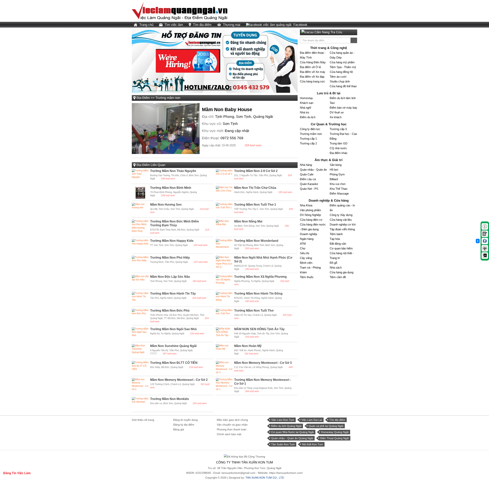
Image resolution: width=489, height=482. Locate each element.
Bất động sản (338, 243)
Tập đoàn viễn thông (342, 229)
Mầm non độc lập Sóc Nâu (170, 276)
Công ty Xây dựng (341, 215)
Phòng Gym (337, 174)
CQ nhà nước (338, 148)
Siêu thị (304, 253)
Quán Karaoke (309, 184)
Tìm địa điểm (202, 25)
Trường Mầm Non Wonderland (256, 240)
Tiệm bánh (336, 234)
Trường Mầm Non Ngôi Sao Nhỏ (173, 329)
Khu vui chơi (337, 184)
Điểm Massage (339, 193)
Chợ (302, 248)
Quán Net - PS (309, 188)
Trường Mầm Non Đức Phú (169, 310)
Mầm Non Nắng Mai (248, 221)
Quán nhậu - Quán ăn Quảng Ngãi (292, 438)
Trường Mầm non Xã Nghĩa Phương (260, 276)
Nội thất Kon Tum (312, 444)
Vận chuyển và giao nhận (232, 424)
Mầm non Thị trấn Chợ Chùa (255, 187)
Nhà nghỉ (305, 107)
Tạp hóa (335, 238)
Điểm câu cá (308, 179)
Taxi (332, 102)
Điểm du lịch (307, 117)
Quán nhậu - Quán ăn (313, 169)
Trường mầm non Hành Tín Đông (258, 293)
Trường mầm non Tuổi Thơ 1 (255, 204)
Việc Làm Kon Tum (282, 419)
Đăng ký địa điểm (183, 424)
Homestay (306, 98)
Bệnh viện (306, 262)
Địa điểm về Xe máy (312, 71)
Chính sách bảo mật (229, 434)
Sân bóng (336, 164)
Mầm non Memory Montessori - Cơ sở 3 (263, 362)
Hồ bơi (334, 169)
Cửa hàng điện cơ (311, 219)
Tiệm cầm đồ (338, 277)
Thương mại (231, 25)
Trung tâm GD (338, 143)
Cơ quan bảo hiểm (341, 248)
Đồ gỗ (333, 262)
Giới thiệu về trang (143, 419)
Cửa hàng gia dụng (341, 272)
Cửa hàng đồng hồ (341, 71)
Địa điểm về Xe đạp (312, 76)
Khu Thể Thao (338, 188)
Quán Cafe (306, 174)
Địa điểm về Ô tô (310, 67)
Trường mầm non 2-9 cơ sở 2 (256, 171)
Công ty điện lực (310, 129)
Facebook (300, 25)
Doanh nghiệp (308, 234)
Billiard (334, 179)
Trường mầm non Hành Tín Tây (173, 293)
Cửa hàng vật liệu (341, 219)
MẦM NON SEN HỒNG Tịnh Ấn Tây (259, 329)
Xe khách (336, 117)
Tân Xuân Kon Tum (283, 444)
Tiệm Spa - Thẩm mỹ (343, 67)
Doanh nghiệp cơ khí (343, 224)
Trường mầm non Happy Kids (171, 240)
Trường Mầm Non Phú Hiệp (170, 257)
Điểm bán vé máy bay (343, 107)
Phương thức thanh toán (231, 429)
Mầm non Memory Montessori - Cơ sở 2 (179, 379)
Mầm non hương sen (166, 204)
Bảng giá (178, 429)
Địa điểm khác (339, 153)
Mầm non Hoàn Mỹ (248, 346)
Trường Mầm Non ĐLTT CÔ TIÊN (174, 362)
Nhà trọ (304, 112)
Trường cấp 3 (338, 129)
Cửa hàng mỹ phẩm (342, 62)
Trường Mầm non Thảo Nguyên (173, 171)
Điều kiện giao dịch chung (232, 419)
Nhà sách (336, 267)
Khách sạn (306, 102)
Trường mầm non (167, 98)
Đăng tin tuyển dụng (185, 419)
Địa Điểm (143, 98)
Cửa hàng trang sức (312, 81)
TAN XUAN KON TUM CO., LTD (264, 477)
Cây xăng (306, 258)
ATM (303, 243)
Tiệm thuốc (307, 277)
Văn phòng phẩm (310, 210)
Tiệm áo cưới (338, 76)
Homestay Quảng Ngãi (335, 432)
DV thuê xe (337, 112)
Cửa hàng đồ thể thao (343, 86)
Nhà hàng (306, 164)
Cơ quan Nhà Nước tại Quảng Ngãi (292, 432)
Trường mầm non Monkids (169, 399)
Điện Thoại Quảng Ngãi (334, 438)
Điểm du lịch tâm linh (343, 98)
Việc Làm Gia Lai (311, 419)
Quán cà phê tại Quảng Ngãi (326, 425)
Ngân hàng (306, 238)
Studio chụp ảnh (340, 81)
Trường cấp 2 (308, 143)
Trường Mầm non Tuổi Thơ (254, 310)
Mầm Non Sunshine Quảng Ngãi (173, 346)
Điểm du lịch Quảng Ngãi (286, 425)
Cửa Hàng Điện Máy (313, 62)
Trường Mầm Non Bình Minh (170, 187)
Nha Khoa (306, 205)
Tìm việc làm (173, 25)
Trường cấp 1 (308, 138)
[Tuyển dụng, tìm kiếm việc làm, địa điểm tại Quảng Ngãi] (179, 10)
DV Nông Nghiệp (310, 215)
